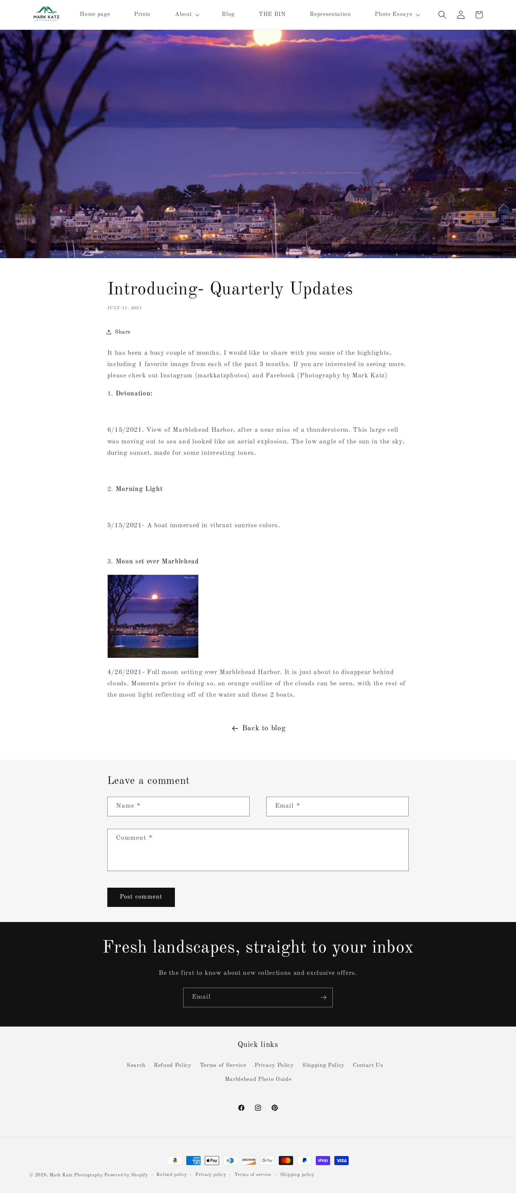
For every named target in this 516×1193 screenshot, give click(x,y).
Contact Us (368, 1065)
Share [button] (123, 332)
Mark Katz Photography (76, 1175)
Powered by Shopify (126, 1175)
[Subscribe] (323, 997)
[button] (186, 14)
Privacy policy (210, 1175)
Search (136, 1065)
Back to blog (264, 728)
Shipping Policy (323, 1065)
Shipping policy (297, 1175)
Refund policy (171, 1175)
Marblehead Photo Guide (258, 1080)
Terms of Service (223, 1065)
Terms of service (253, 1175)
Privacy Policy (274, 1065)
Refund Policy (173, 1065)
